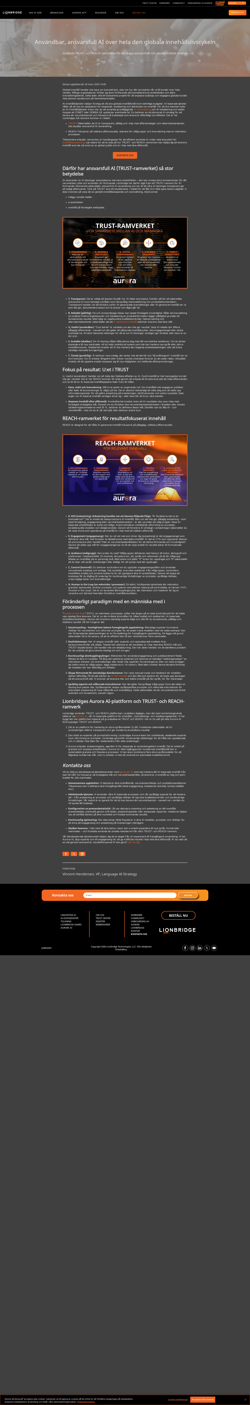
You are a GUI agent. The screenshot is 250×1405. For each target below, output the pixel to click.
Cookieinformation (86, 1402)
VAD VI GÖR (35, 12)
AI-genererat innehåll (125, 321)
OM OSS (119, 12)
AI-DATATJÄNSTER (69, 918)
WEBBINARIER (103, 924)
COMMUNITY (179, 3)
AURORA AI (66, 927)
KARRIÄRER (136, 915)
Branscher (57, 12)
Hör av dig (133, 842)
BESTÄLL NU (139, 12)
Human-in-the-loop (74, 613)
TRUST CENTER (103, 918)
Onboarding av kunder (200, 3)
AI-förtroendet (119, 675)
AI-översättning (142, 109)
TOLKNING (66, 921)
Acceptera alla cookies (203, 1399)
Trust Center (150, 3)
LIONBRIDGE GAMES (71, 924)
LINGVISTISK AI (68, 915)
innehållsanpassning (73, 142)
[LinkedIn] (200, 948)
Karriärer (164, 3)
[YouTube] (214, 948)
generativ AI (126, 771)
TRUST (72, 123)
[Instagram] (192, 948)
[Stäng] (245, 1399)
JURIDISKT (47, 948)
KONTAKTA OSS (237, 12)
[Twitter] (207, 948)
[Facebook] (185, 948)
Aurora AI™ (79, 12)
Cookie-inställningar (178, 1399)
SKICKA (188, 895)
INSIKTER (100, 921)
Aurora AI (81, 716)
